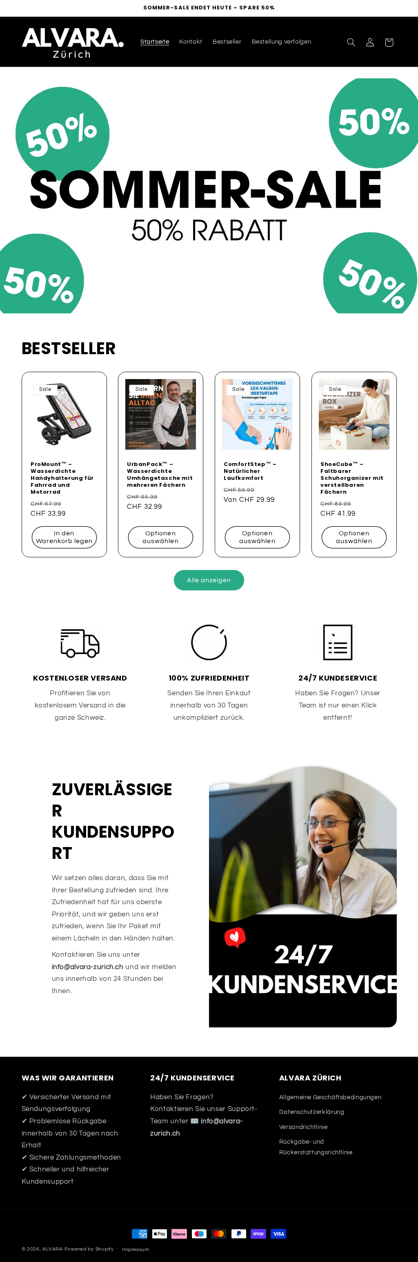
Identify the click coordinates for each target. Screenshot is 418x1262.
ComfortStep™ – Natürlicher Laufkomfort (250, 471)
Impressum (135, 1249)
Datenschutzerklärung (312, 1112)
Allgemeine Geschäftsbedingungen (330, 1097)
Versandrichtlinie (303, 1127)
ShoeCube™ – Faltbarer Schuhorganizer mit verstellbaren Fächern (352, 478)
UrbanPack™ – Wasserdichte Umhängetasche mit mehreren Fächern (160, 475)
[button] (351, 42)
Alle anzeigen (209, 580)
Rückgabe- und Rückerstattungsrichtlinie (316, 1147)
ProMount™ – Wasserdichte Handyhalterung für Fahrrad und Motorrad (62, 478)
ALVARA (52, 1249)
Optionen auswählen (160, 537)
